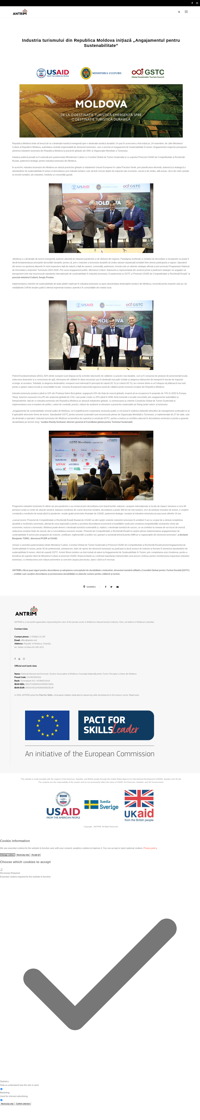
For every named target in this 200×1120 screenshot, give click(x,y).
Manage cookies (7, 855)
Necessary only (23, 855)
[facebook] (192, 3)
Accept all (36, 855)
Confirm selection (23, 1104)
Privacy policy (150, 848)
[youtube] (19, 659)
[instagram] (197, 3)
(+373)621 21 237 (37, 636)
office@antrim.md (29, 640)
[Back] (1, 869)
